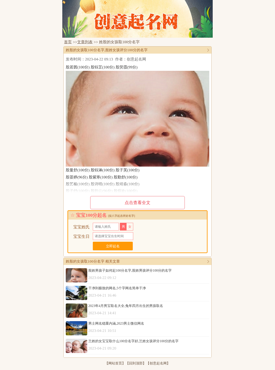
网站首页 (115, 363)
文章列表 (85, 42)
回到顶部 (136, 363)
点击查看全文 (137, 202)
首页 (68, 42)
